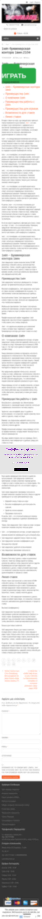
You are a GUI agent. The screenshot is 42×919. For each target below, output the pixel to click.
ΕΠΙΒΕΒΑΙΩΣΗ (21, 469)
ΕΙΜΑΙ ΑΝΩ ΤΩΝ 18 (22, 463)
